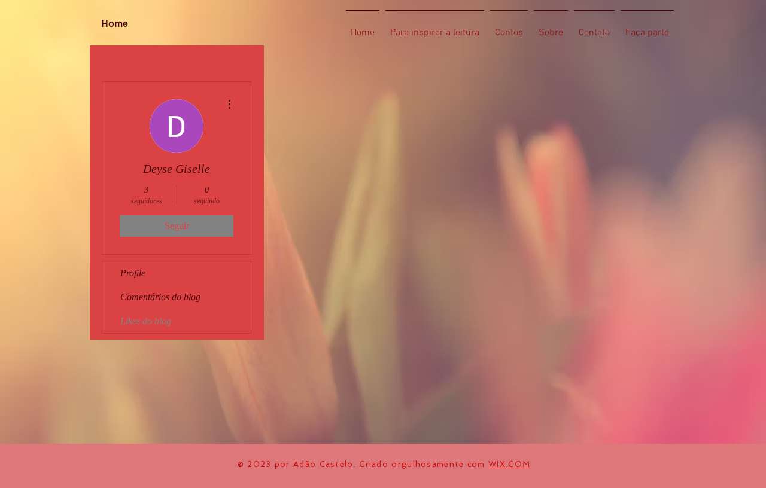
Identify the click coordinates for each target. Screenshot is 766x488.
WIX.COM (509, 464)
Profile (132, 273)
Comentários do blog (160, 297)
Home (114, 24)
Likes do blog (145, 321)
